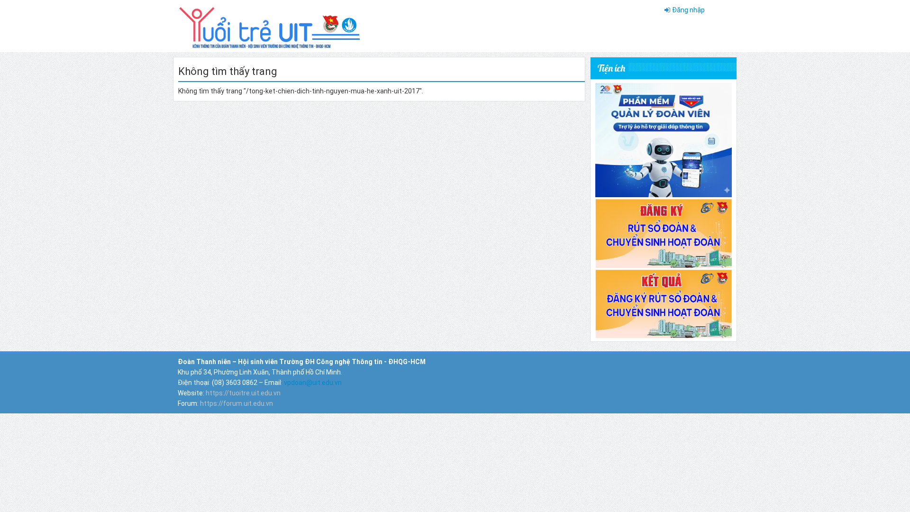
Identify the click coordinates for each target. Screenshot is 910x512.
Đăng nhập (688, 10)
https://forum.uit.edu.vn (236, 403)
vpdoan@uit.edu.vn (313, 382)
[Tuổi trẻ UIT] (269, 25)
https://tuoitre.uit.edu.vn (243, 393)
